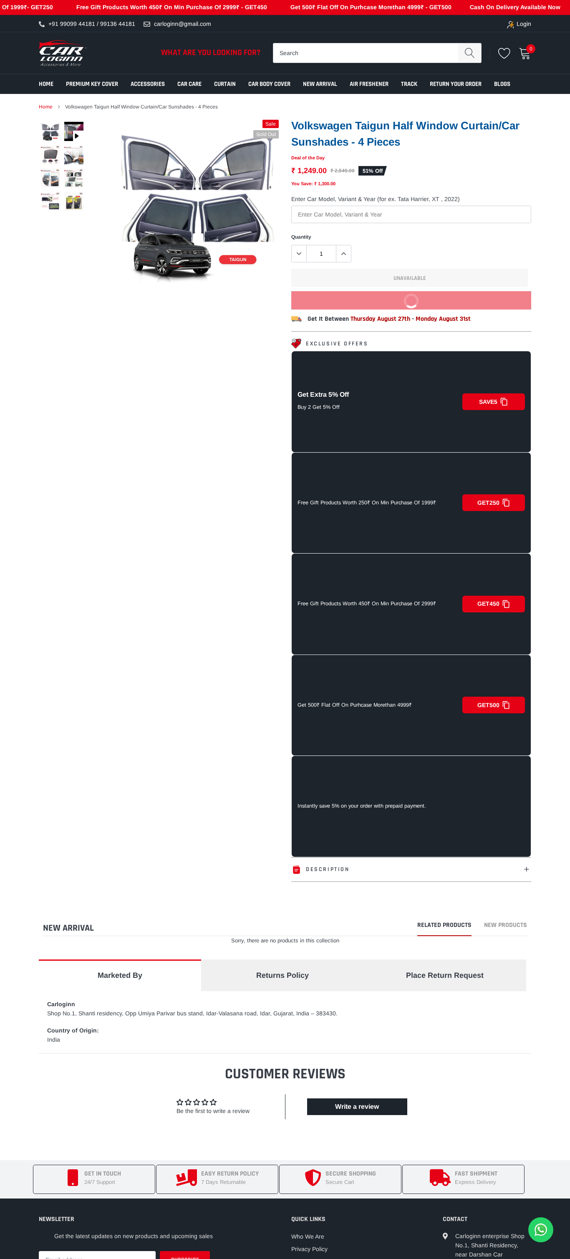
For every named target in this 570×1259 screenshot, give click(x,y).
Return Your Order (456, 84)
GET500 (488, 705)
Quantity (301, 237)
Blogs (502, 84)
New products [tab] (505, 925)
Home (46, 84)
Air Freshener (369, 84)
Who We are (307, 1236)
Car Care (189, 84)
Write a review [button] (357, 1106)
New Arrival (320, 84)
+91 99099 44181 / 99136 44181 (91, 23)
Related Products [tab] (444, 925)
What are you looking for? (210, 52)
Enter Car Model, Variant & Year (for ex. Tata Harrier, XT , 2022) (375, 199)
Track (409, 84)
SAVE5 (488, 401)
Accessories (148, 84)
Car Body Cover (269, 84)
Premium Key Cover (92, 84)
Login (524, 24)
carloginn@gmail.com (182, 23)
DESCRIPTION (328, 869)
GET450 (488, 603)
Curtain (225, 84)
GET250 (488, 502)
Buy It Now (464, 303)
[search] (469, 53)
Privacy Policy (309, 1249)
